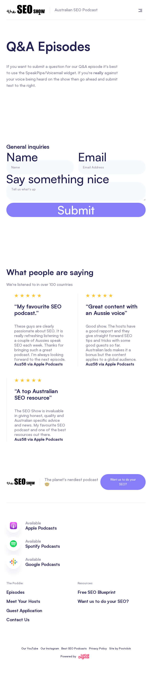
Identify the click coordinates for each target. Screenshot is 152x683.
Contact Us (17, 619)
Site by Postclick (120, 648)
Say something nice (57, 178)
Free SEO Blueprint (97, 592)
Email (92, 156)
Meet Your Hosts (23, 601)
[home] (25, 10)
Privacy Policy (98, 648)
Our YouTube (29, 648)
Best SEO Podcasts (74, 648)
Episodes (15, 592)
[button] (140, 10)
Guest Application (24, 610)
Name (22, 156)
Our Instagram (50, 648)
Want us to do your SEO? (123, 482)
